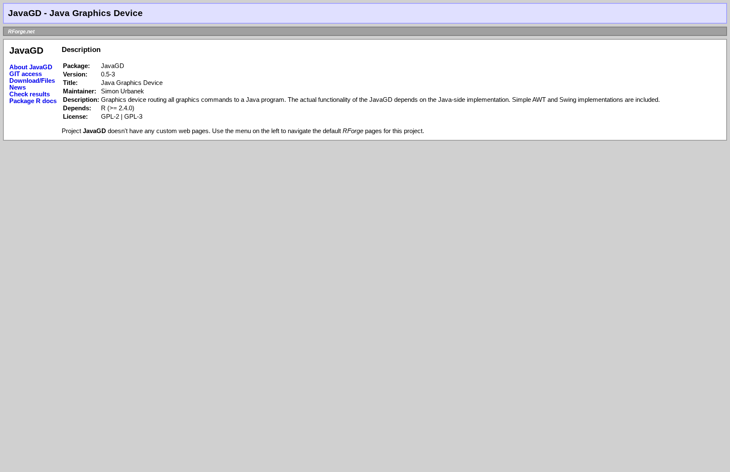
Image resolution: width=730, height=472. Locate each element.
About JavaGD (30, 67)
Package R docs (33, 101)
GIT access (25, 74)
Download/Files (32, 80)
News (17, 87)
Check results (29, 94)
